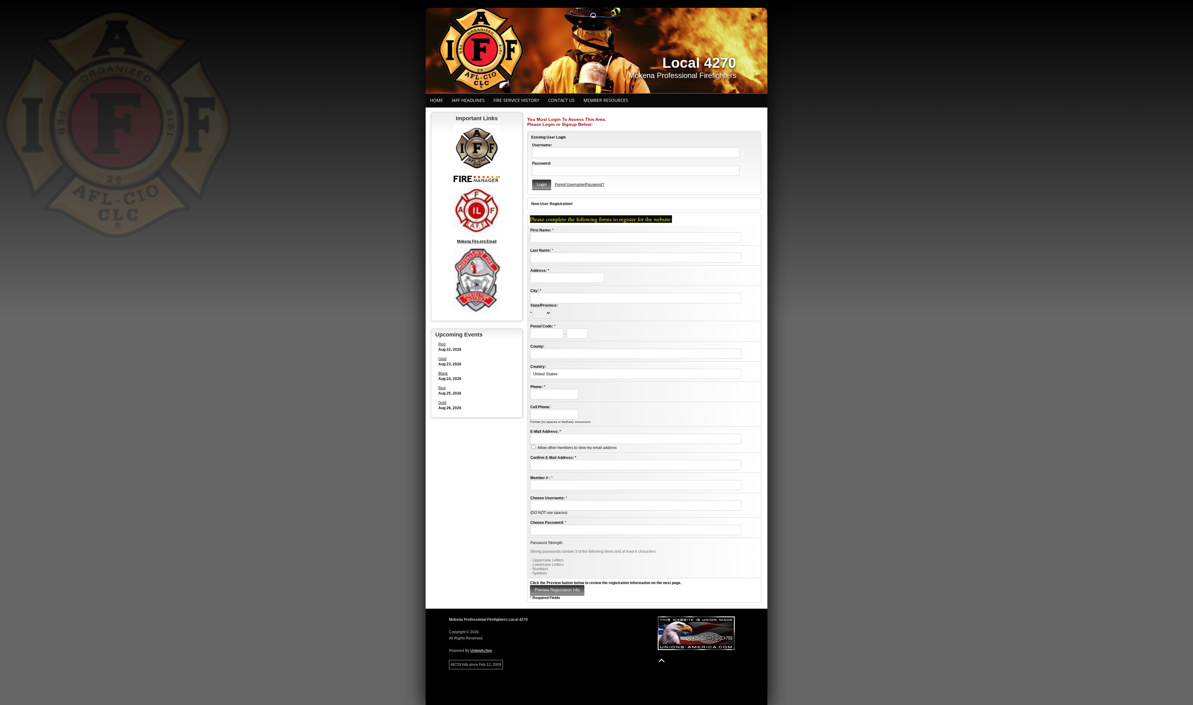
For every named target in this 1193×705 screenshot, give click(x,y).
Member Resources (605, 100)
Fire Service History (516, 100)
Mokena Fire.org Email (476, 241)
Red (442, 344)
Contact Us (561, 100)
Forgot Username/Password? (579, 184)
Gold (442, 359)
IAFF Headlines (468, 100)
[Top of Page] (661, 660)
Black (443, 373)
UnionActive (481, 650)
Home (436, 100)
